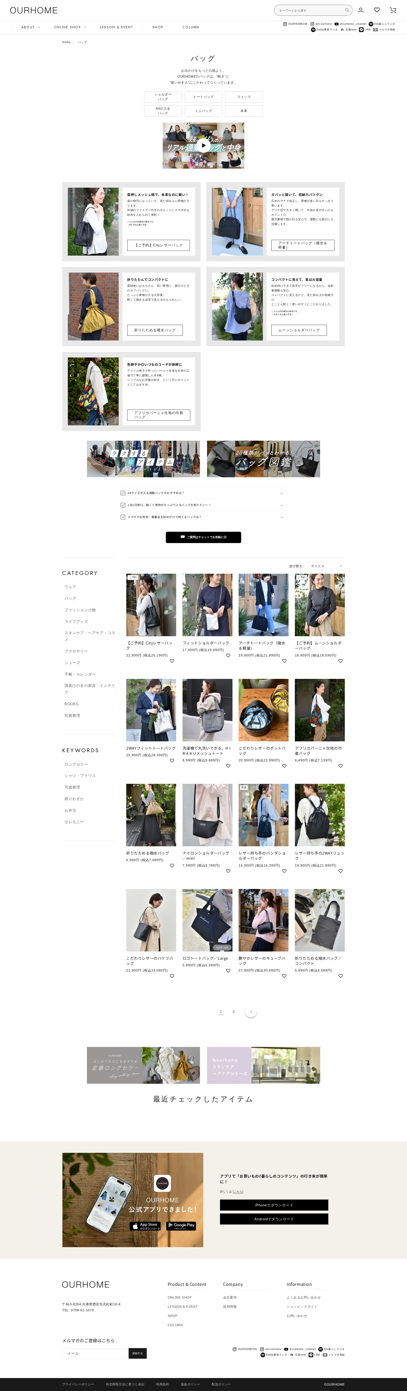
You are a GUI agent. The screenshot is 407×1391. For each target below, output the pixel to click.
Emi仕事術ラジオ (327, 29)
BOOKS (72, 704)
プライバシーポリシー (78, 1384)
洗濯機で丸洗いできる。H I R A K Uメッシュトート (207, 750)
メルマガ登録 (387, 29)
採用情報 (230, 1306)
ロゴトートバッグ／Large (205, 958)
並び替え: (296, 566)
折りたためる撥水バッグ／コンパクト (318, 960)
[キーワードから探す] (347, 10)
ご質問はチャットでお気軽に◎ (207, 537)
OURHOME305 (298, 23)
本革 (243, 111)
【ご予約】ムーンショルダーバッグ (318, 645)
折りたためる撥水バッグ (155, 330)
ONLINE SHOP (180, 1297)
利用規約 (162, 1384)
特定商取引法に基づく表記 (125, 1384)
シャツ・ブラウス (80, 776)
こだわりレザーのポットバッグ (262, 750)
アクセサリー (76, 651)
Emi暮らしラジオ (384, 23)
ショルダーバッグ (163, 96)
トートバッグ (203, 97)
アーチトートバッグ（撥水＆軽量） (302, 245)
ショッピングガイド (302, 1306)
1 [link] (221, 1011)
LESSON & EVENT (183, 1306)
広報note (351, 29)
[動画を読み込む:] (203, 146)
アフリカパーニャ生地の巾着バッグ (158, 415)
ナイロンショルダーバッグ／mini (206, 855)
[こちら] (238, 1191)
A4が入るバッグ (163, 111)
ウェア (70, 587)
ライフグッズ (76, 621)
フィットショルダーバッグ (206, 642)
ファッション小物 (80, 610)
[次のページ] (251, 1011)
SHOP (172, 1316)
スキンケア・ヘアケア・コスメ (90, 636)
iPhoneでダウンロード (274, 1205)
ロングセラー (76, 764)
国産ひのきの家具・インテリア (90, 689)
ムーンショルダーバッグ (299, 330)
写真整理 (72, 716)
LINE (368, 29)
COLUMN (175, 1325)
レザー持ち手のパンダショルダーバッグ (262, 855)
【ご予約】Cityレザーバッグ (158, 245)
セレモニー (74, 822)
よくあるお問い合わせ (304, 1297)
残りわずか (74, 799)
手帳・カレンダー (80, 674)
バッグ (82, 42)
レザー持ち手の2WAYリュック (319, 855)
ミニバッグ (203, 111)
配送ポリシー (221, 1384)
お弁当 (70, 810)
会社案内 (230, 1297)
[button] (28, 27)
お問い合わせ (297, 1316)
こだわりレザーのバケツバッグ (149, 960)
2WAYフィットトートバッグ (151, 748)
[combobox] (313, 10)
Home (66, 42)
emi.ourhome (324, 23)
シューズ (72, 663)
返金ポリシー (190, 1384)
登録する (137, 1353)
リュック (244, 97)
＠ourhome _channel (353, 23)
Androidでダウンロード (274, 1219)
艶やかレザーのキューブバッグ (262, 960)
